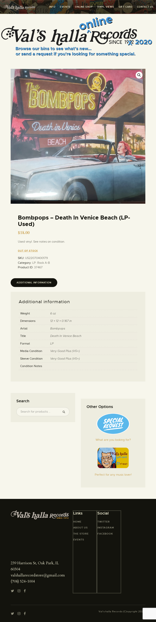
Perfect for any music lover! (113, 474)
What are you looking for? (113, 440)
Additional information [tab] (34, 282)
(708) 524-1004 (23, 581)
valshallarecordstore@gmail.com (38, 575)
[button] (139, 75)
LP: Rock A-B (41, 263)
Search (64, 411)
